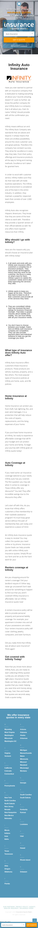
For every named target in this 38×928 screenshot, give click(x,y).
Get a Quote (19, 40)
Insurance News (27, 908)
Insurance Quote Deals (24, 912)
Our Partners (9, 907)
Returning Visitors (19, 45)
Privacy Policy (22, 907)
